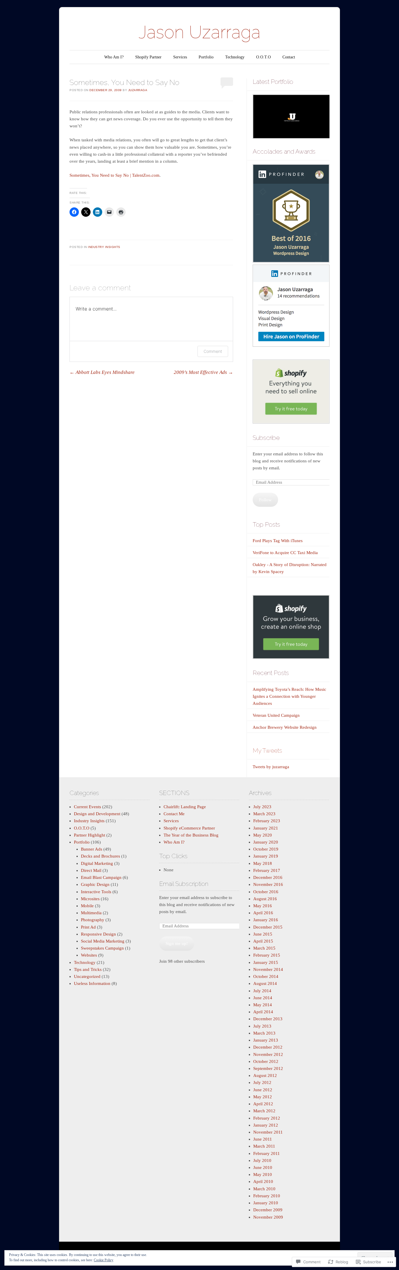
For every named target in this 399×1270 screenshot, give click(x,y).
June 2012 (262, 1089)
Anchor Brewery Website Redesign (285, 727)
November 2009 (268, 1217)
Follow (265, 499)
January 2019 (265, 856)
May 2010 (262, 1174)
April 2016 (263, 912)
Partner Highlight (89, 835)
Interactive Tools (96, 891)
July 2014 (262, 990)
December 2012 (267, 1047)
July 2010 (262, 1160)
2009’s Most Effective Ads (203, 372)
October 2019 (265, 849)
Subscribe (266, 437)
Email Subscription (183, 883)
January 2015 (265, 962)
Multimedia (91, 912)
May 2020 (262, 835)
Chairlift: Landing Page (185, 806)
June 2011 (262, 1139)
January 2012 (265, 1125)
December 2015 (267, 927)
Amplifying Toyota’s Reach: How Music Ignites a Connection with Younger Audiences (289, 696)
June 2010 (262, 1167)
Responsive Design (98, 934)
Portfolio (206, 57)
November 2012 (268, 1054)
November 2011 (268, 1132)
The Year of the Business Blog (191, 835)
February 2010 (266, 1195)
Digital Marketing (97, 863)
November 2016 (268, 884)
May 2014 (262, 1004)
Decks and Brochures (100, 856)
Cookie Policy (103, 1260)
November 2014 (268, 969)
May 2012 (262, 1096)
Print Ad (88, 927)
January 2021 (265, 828)
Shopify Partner (148, 57)
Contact (288, 57)
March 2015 (264, 948)
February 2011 (266, 1153)
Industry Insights (104, 247)
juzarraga (138, 90)
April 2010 (263, 1181)
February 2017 (266, 870)
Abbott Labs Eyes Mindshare (102, 372)
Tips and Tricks (88, 969)
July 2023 (262, 806)
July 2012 (262, 1082)
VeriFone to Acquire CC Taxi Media (285, 552)
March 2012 (264, 1110)
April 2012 (263, 1103)
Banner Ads (91, 849)
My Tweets (267, 750)
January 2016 (265, 919)
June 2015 (262, 934)
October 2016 (265, 891)
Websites (89, 955)
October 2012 (265, 1061)
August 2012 (265, 1075)
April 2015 (263, 941)
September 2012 (268, 1068)
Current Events (87, 806)
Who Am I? (114, 57)
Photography (92, 919)
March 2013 (264, 1033)
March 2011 (264, 1146)
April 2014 (263, 1011)
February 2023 (266, 820)
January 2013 (265, 1040)
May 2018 (262, 863)
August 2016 (265, 898)
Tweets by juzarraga (271, 766)
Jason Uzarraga (199, 32)
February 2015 (266, 955)
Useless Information (92, 983)
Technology (234, 57)
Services (180, 57)
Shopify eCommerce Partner (189, 828)
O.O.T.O (263, 57)
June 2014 (262, 997)
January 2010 (265, 1202)
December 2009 (267, 1209)
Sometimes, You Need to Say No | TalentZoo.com (114, 175)
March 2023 (264, 813)
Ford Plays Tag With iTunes (278, 540)
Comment (213, 351)
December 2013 (267, 1018)
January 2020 (265, 842)
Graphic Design (95, 884)
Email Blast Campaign (101, 877)
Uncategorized (87, 976)
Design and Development (97, 813)
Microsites (90, 898)
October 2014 (265, 976)
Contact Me (174, 813)
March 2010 (264, 1188)
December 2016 (267, 877)
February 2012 (266, 1118)
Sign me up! (177, 943)
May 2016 (262, 905)
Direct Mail (91, 870)
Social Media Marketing (102, 941)
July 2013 (262, 1026)
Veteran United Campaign (276, 715)
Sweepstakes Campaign (102, 948)
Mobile (87, 905)
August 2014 (265, 983)
